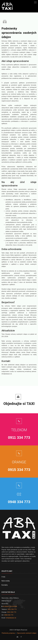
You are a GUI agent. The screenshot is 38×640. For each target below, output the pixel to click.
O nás (3, 577)
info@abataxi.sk (11, 618)
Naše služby (6, 581)
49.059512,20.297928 (10, 606)
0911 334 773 (12, 609)
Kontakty (5, 585)
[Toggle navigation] (35, 2)
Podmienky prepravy (8, 633)
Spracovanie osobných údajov (26, 633)
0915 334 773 (11, 612)
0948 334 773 (8, 615)
